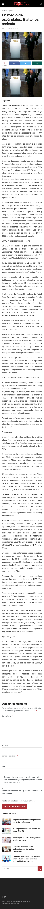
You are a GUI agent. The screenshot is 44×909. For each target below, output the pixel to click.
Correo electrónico (10, 756)
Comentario (7, 716)
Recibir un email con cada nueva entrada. (18, 801)
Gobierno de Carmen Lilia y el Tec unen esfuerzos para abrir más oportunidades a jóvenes (26, 858)
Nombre (6, 745)
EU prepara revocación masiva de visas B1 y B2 (26, 829)
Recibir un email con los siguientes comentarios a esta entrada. (22, 791)
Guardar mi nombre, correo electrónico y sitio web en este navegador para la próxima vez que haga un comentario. (23, 779)
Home (4, 11)
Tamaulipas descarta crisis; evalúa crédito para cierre (27, 838)
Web (3, 766)
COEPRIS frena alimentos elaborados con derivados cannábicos (23, 849)
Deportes (10, 11)
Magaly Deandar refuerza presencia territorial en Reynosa (27, 820)
